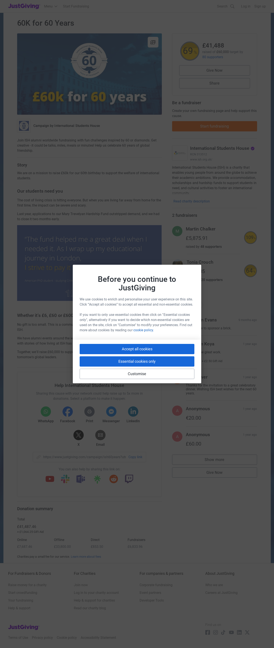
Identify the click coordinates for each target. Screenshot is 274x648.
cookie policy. (143, 330)
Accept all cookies (137, 349)
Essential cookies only (137, 361)
